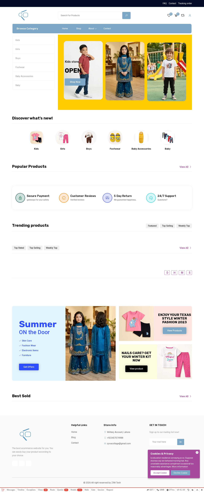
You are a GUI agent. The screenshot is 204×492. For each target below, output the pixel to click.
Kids (17, 40)
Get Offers (28, 367)
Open (73, 70)
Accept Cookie (160, 473)
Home (65, 28)
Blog (73, 437)
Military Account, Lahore (118, 432)
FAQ (165, 3)
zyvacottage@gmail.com (118, 443)
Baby (17, 85)
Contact (172, 3)
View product (136, 368)
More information (180, 466)
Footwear (20, 67)
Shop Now (75, 82)
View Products (174, 330)
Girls (17, 49)
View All (184, 166)
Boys (17, 58)
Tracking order (185, 3)
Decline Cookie (180, 473)
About (91, 28)
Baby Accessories (24, 76)
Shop (78, 28)
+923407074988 (114, 438)
